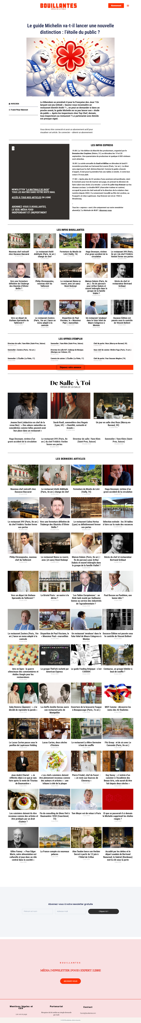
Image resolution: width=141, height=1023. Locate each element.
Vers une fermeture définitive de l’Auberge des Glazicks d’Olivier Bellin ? (19, 285)
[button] (128, 5)
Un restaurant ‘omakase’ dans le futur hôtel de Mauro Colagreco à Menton (96, 322)
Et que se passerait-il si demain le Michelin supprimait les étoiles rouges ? (118, 816)
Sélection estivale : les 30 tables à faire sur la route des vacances (118, 523)
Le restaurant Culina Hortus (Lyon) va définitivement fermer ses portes (86, 524)
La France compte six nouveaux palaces (54, 853)
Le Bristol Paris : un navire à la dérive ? (55, 596)
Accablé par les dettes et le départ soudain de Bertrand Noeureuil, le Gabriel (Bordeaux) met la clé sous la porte (118, 855)
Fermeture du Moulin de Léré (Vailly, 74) (70, 252)
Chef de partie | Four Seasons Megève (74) (110, 358)
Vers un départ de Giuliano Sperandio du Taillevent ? (19, 320)
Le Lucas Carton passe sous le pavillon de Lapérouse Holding (23, 744)
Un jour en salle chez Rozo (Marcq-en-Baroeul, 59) (113, 423)
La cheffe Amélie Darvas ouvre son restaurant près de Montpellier (55, 710)
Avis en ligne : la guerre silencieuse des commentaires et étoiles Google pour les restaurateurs (23, 673)
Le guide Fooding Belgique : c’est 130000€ (86, 670)
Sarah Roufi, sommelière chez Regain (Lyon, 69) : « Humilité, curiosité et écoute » (70, 425)
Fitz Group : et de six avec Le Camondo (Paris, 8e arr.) (118, 744)
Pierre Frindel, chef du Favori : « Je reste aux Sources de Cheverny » (86, 778)
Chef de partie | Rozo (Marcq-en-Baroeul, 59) (110, 343)
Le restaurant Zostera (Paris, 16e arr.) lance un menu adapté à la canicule (45, 322)
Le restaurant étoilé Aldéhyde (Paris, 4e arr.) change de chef (45, 254)
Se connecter (64, 132)
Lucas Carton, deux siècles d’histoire (54, 744)
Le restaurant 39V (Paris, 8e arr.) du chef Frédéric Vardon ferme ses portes (122, 254)
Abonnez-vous (105, 210)
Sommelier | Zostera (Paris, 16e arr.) (21, 350)
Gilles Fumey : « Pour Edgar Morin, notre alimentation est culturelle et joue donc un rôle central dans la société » (23, 855)
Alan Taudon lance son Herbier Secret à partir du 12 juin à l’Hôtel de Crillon (86, 854)
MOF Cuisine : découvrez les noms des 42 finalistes (118, 708)
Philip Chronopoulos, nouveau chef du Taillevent (44, 283)
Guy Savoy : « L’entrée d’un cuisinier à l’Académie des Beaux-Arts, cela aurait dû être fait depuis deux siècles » (118, 779)
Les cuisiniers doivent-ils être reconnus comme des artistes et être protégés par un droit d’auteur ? (23, 817)
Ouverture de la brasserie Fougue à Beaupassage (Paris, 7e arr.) (86, 708)
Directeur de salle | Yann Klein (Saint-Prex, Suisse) (26, 343)
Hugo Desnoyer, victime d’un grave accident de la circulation (96, 254)
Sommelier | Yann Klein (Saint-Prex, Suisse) (67, 343)
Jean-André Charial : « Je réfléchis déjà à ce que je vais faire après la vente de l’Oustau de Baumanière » (23, 779)
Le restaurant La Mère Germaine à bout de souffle (86, 744)
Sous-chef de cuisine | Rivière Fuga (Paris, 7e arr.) (112, 350)
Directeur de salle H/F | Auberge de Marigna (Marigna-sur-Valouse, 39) (67, 351)
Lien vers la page (21, 1014)
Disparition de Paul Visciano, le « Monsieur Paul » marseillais (70, 320)
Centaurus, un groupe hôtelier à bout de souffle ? (118, 670)
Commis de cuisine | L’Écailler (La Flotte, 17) (67, 358)
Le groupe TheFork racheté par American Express (55, 670)
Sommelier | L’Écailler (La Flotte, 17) (21, 358)
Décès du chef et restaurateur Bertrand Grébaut (122, 283)
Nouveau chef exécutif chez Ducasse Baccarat (19, 252)
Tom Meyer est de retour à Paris (86, 813)
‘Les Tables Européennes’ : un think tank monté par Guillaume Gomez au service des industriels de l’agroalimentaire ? (86, 599)
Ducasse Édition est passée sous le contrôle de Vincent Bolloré (122, 320)
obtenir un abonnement (82, 132)
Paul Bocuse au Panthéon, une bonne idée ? (118, 596)
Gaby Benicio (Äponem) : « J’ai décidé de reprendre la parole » (23, 708)
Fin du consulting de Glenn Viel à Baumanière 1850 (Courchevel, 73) (55, 816)
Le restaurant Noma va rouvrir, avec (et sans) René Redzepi (70, 283)
